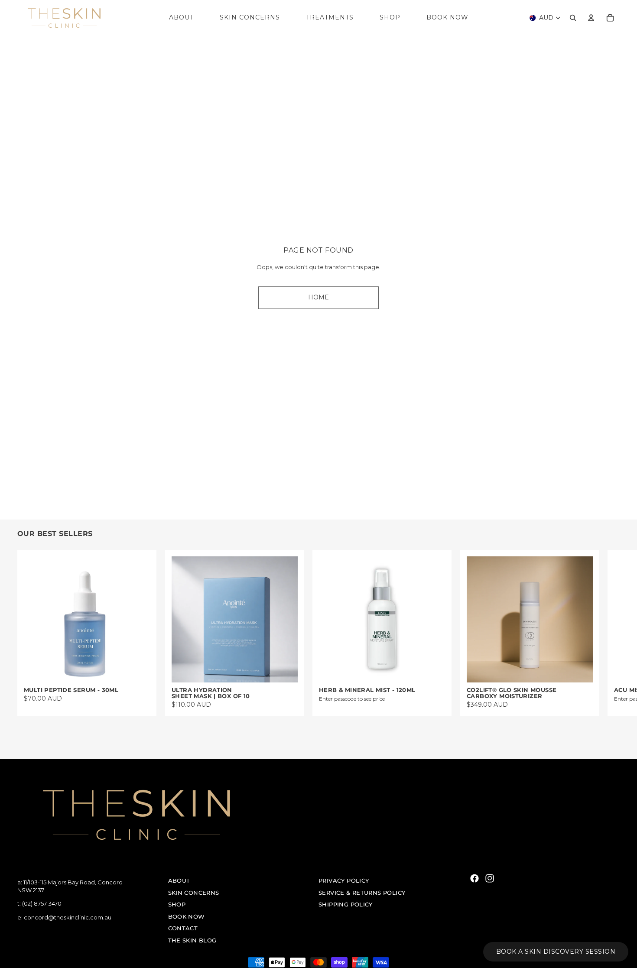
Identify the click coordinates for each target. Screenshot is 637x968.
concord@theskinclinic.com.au (67, 916)
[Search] (572, 17)
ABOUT (179, 880)
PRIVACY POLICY (343, 880)
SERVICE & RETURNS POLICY (361, 892)
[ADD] (136, 669)
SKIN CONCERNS (193, 892)
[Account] (591, 17)
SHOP (177, 904)
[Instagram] (489, 878)
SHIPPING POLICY (345, 904)
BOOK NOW (186, 916)
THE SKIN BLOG (192, 940)
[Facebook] (474, 878)
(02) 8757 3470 (42, 903)
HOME (318, 297)
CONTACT (183, 928)
